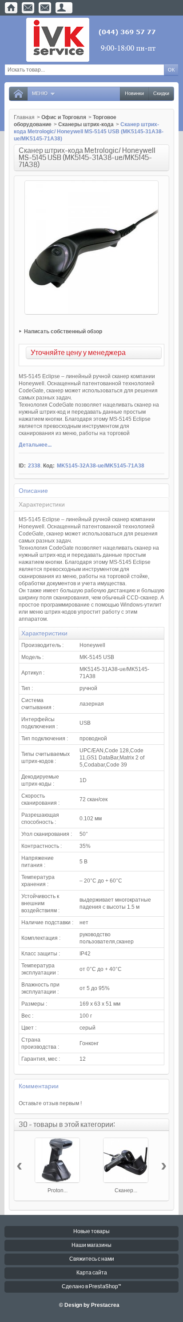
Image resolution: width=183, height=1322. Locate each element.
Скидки (161, 93)
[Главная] (11, 7)
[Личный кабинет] (62, 7)
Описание (33, 490)
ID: (22, 466)
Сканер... (126, 1190)
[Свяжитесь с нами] (28, 7)
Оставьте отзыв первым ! (50, 1103)
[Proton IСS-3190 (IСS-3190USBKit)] (57, 1160)
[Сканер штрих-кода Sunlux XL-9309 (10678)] (125, 1160)
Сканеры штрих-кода (86, 124)
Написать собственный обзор (63, 331)
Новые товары (91, 1231)
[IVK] (91, 40)
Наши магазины (91, 1245)
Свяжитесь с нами (91, 1259)
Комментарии (39, 1086)
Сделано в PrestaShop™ (91, 1286)
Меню (40, 93)
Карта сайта (91, 1273)
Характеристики (42, 504)
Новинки (134, 93)
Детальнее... (35, 445)
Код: (49, 466)
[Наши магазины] (45, 7)
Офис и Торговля (63, 117)
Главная (24, 117)
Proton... (58, 1190)
